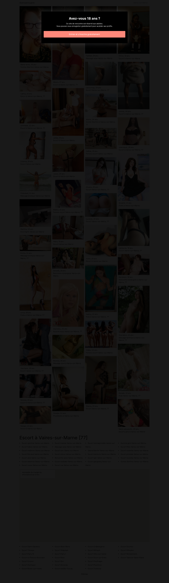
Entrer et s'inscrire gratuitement (84, 34)
